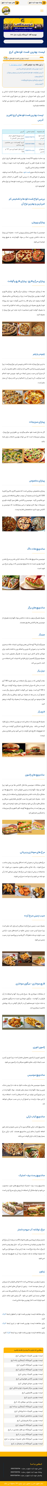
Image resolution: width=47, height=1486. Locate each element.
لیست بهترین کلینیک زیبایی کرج (30, 1374)
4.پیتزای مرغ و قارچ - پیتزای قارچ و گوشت (32, 80)
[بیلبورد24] (6, 10)
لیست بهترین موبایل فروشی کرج (30, 1383)
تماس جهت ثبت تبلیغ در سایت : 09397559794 (26, 1468)
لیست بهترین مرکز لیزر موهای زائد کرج (28, 1402)
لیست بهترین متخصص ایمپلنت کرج (29, 1415)
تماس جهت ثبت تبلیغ (8, 2)
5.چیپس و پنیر (39, 84)
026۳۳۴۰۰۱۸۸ (29, 150)
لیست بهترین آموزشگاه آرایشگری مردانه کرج (26, 1406)
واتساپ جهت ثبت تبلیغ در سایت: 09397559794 (26, 1475)
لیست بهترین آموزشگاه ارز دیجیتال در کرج (27, 1443)
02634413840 (29, 144)
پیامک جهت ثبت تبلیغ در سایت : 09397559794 (26, 1472)
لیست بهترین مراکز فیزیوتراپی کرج (30, 1420)
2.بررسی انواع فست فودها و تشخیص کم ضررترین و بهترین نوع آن (25, 72)
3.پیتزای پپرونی (39, 76)
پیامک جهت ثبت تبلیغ (35, 2)
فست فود (26, 172)
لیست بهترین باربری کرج (33, 1397)
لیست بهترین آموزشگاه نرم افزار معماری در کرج (25, 1429)
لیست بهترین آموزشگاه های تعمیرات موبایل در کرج (23, 1439)
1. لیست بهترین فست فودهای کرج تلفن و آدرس (29, 69)
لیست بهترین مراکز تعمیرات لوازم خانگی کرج (26, 1388)
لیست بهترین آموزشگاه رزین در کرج (29, 1434)
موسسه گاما (33, 34)
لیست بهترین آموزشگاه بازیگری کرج (29, 1369)
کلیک (4, 1314)
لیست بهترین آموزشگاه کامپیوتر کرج (29, 1425)
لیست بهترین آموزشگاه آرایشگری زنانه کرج (27, 1360)
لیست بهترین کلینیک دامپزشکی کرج (29, 1355)
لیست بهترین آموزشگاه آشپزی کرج (30, 1365)
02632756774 (29, 137)
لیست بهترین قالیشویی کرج (32, 1392)
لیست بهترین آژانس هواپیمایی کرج (29, 1378)
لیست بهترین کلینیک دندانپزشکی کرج (28, 1411)
